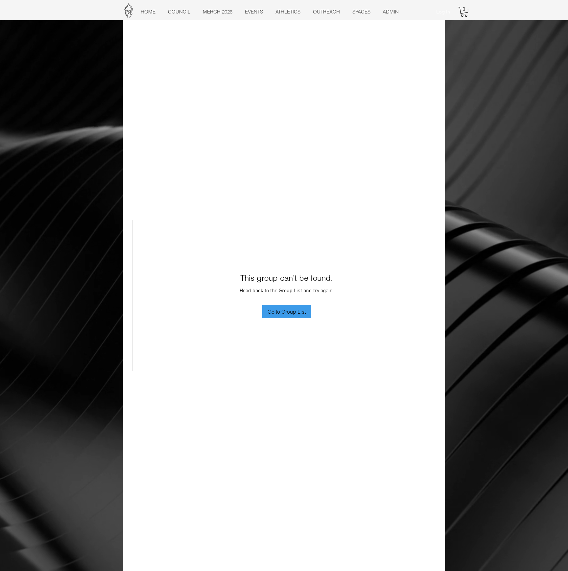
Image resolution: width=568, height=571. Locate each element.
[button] (464, 12)
